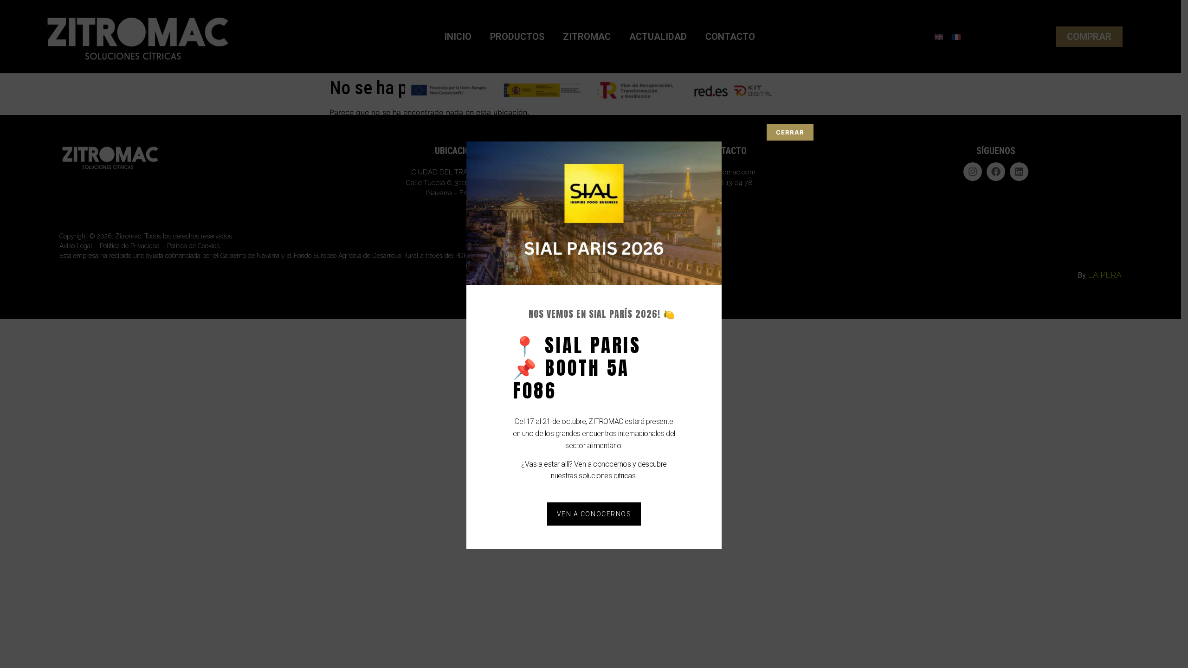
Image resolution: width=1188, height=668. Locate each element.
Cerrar (790, 132)
